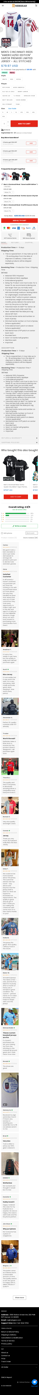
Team (18, 104)
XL (16, 112)
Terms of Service (7, 1341)
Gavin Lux (6, 96)
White (4, 79)
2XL (21, 112)
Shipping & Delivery (8, 1335)
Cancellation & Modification (12, 1338)
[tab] (1, 47)
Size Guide (12, 108)
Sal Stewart (7, 104)
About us (4, 1352)
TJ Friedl (17, 96)
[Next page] (37, 29)
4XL (33, 112)
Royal (18, 79)
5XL (3, 116)
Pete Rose (6, 87)
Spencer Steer (29, 96)
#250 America (18, 87)
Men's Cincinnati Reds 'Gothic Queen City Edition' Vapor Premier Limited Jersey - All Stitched (15, 486)
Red (11, 79)
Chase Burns (21, 100)
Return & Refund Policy (10, 1332)
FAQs (3, 1358)
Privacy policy (6, 1344)
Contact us (5, 1355)
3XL (27, 112)
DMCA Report (6, 1377)
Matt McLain (7, 100)
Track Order (6, 1361)
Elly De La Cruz (8, 91)
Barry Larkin (23, 91)
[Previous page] (1, 29)
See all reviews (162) (19, 510)
